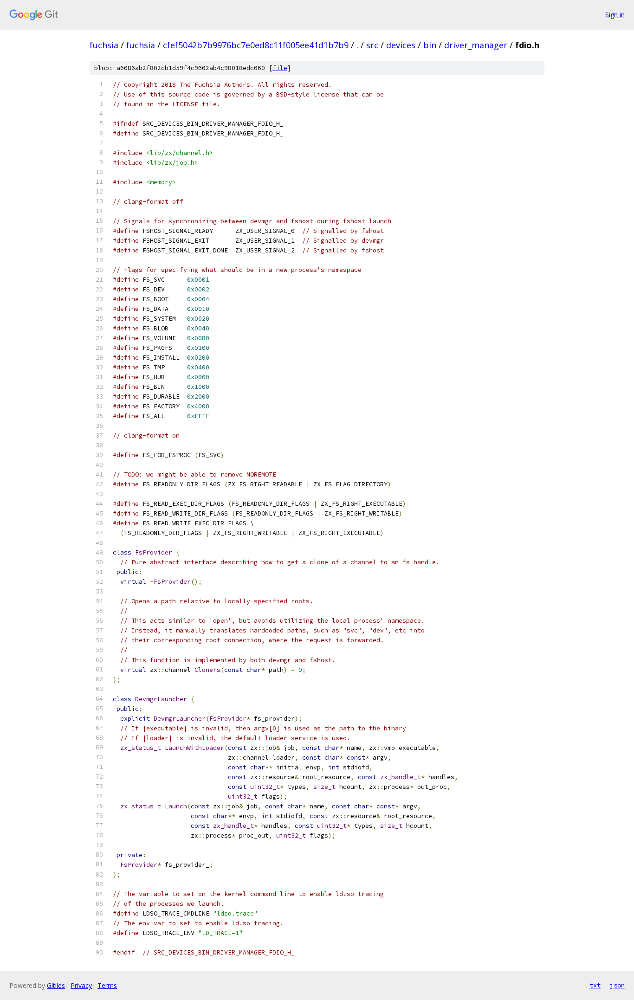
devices (400, 45)
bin (429, 45)
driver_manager (475, 45)
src (372, 45)
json (617, 985)
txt (595, 985)
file (279, 68)
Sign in (615, 14)
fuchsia (104, 45)
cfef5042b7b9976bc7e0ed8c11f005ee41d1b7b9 (256, 45)
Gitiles (56, 985)
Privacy (81, 985)
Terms (107, 985)
